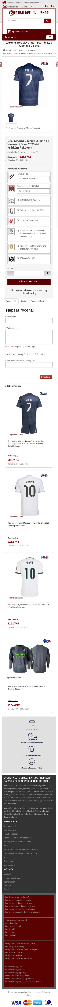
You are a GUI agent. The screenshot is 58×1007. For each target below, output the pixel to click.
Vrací (6, 857)
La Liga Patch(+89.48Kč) (29, 220)
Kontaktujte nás (10, 826)
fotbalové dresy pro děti (14, 969)
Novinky (7, 886)
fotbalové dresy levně (13, 966)
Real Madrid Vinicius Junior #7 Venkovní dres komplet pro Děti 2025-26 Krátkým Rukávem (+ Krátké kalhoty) (26, 443)
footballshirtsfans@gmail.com (19, 7)
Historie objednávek (12, 878)
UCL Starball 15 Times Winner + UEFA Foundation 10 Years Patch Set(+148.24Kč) (33, 234)
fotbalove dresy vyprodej (15, 972)
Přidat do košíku (29, 281)
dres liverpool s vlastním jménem (18, 897)
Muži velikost (23, 174)
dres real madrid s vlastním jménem (19, 906)
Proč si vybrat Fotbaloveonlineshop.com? (21, 849)
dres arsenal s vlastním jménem (17, 900)
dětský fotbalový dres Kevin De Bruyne (20, 949)
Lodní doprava (10, 830)
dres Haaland (10, 935)
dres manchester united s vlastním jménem (22, 912)
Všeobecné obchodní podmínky (17, 838)
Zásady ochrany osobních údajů (17, 842)
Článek (7, 890)
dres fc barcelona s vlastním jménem (20, 909)
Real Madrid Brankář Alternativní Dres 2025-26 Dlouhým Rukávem (27, 687)
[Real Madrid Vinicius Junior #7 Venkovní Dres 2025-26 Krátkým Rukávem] (29, 85)
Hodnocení (11, 354)
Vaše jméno (11, 317)
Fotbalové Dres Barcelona (25, 797)
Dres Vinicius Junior (26, 50)
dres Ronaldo (10, 929)
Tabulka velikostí (37, 301)
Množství (11, 268)
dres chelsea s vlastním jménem (18, 903)
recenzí (22, 128)
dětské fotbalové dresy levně (16, 975)
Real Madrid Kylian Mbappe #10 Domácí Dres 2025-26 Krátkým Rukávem (29, 524)
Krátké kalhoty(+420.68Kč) (30, 200)
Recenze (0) (11, 301)
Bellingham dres (11, 923)
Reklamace (8, 861)
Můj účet (7, 874)
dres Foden (9, 932)
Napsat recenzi (33, 128)
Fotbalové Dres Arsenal (30, 800)
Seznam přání (9, 882)
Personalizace (23, 186)
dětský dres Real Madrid (14, 955)
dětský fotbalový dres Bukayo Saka (19, 943)
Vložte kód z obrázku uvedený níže (21, 361)
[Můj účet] (52, 6)
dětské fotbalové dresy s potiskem (19, 978)
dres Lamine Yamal (12, 926)
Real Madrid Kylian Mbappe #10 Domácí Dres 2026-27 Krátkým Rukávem (29, 605)
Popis (23, 301)
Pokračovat (45, 377)
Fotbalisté (11, 50)
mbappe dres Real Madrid (15, 920)
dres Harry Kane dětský (14, 946)
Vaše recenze (12, 328)
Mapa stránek (9, 865)
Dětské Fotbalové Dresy (14, 814)
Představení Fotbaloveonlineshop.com (20, 853)
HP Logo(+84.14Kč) (27, 258)
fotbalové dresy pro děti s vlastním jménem (22, 981)
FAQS (6, 845)
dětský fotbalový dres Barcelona (18, 958)
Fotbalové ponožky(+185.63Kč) (32, 210)
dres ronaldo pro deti (13, 952)
